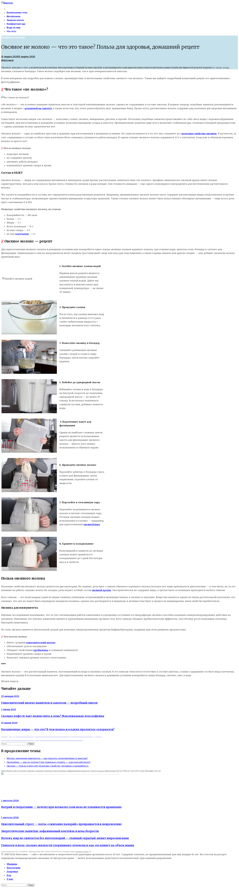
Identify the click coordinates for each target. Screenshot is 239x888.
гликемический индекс (41, 642)
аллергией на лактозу (38, 108)
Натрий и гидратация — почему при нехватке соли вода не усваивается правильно (61, 807)
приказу (101, 771)
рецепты (45, 681)
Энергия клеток (15, 20)
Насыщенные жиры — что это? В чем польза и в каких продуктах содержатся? (57, 729)
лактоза (24, 681)
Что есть (11, 31)
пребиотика (40, 650)
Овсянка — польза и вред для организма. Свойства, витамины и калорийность (48, 766)
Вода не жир (13, 27)
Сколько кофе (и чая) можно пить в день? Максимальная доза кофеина (52, 716)
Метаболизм (13, 16)
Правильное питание (13, 37)
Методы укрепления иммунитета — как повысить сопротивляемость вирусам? (47, 758)
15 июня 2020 (9, 722)
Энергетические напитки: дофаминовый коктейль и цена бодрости (50, 831)
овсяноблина (92, 524)
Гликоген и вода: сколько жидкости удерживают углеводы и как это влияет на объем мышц (67, 845)
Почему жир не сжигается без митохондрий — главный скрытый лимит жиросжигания (65, 838)
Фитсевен (7, 60)
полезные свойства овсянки (199, 133)
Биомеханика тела (17, 12)
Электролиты (8, 796)
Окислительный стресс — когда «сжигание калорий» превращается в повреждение (61, 824)
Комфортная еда (16, 24)
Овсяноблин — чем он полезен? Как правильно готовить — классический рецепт (48, 762)
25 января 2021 (10, 696)
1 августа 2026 (10, 800)
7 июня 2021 (8, 709)
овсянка (34, 681)
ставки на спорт (81, 852)
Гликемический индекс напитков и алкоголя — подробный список (49, 702)
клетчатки (22, 234)
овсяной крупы (101, 590)
